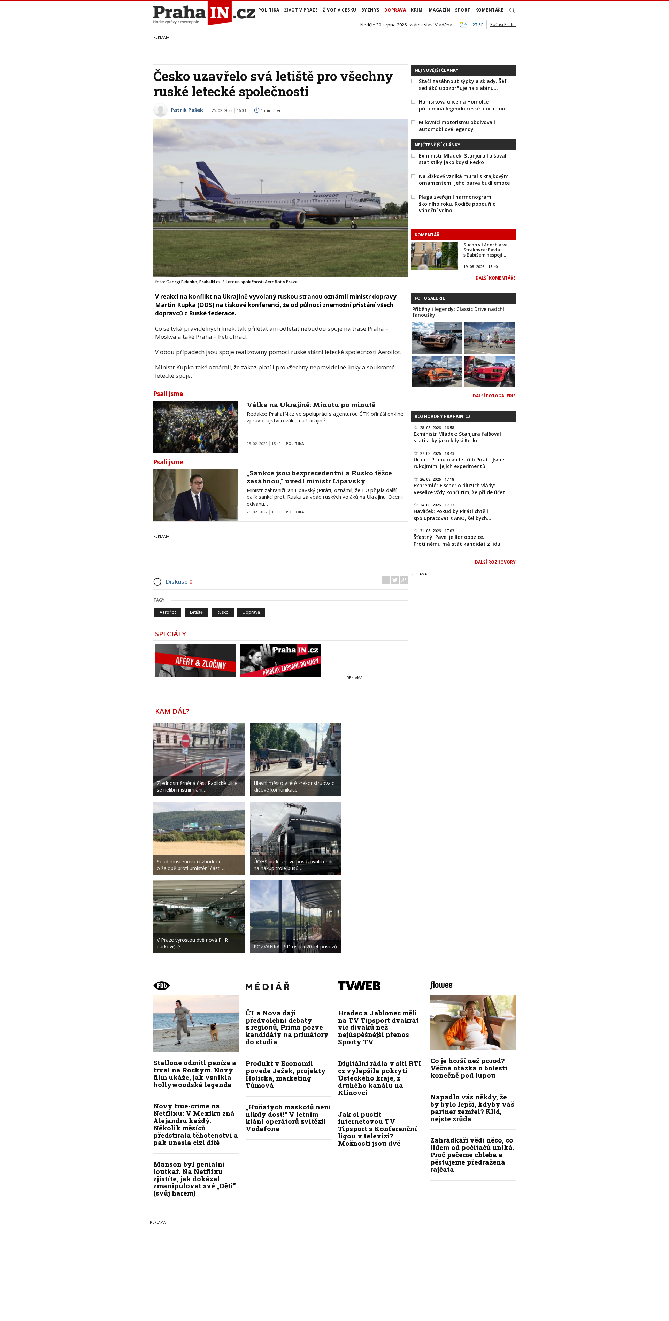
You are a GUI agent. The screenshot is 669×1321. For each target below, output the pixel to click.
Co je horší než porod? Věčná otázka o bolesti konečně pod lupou (468, 1067)
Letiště (196, 612)
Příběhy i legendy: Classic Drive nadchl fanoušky (458, 312)
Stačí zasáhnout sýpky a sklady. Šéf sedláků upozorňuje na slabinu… (463, 84)
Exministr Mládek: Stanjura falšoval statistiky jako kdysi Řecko (462, 159)
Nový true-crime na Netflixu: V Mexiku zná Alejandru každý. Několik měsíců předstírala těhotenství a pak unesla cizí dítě (195, 1123)
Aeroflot (168, 612)
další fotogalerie (494, 396)
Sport (462, 10)
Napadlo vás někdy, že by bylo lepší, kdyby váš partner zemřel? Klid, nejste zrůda (472, 1107)
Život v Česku (339, 10)
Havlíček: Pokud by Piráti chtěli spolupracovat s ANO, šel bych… (452, 514)
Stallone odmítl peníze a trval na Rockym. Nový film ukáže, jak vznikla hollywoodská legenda (194, 1073)
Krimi (417, 10)
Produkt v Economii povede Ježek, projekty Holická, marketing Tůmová (286, 1074)
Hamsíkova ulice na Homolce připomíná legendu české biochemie (462, 105)
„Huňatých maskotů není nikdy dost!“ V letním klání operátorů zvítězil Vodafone (288, 1117)
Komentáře (489, 10)
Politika (268, 10)
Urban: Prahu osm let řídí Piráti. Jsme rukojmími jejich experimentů (459, 463)
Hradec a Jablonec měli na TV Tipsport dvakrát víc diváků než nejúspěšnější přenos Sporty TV (378, 1027)
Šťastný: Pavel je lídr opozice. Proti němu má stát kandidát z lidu (457, 540)
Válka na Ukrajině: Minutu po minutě (311, 404)
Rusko (223, 612)
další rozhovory (495, 562)
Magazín (440, 10)
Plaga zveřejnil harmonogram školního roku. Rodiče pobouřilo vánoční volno (457, 203)
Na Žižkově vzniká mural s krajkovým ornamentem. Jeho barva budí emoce (464, 179)
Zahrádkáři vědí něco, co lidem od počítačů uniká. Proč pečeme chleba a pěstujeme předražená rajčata (472, 1155)
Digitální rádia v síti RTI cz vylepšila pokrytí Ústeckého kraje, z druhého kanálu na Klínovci (379, 1078)
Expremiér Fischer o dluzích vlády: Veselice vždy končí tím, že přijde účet (459, 489)
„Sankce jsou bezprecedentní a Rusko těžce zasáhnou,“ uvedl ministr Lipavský (319, 476)
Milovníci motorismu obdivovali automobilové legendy (457, 125)
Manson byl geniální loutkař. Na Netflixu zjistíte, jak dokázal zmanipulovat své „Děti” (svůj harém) (194, 1179)
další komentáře (496, 278)
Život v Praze (301, 10)
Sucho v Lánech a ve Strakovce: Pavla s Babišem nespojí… (485, 250)
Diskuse (179, 582)
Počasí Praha (503, 25)
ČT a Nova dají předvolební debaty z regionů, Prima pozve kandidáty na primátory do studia (287, 1027)
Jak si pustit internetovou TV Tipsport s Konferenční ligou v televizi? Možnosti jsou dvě (377, 1129)
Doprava (395, 10)
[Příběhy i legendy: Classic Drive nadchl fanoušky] (437, 337)
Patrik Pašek (187, 109)
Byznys (370, 10)
